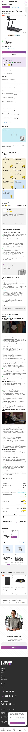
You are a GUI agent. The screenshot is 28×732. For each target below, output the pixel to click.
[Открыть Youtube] (14, 704)
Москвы (9, 316)
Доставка (3, 683)
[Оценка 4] (8, 602)
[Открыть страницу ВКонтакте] (2, 704)
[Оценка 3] (6, 602)
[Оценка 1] (3, 602)
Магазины (3, 670)
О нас (2, 672)
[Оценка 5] (10, 602)
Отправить (14, 647)
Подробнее (14, 536)
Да (6, 7)
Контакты (3, 675)
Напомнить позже (6, 13)
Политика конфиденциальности (8, 709)
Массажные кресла (22, 492)
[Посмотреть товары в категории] (3, 167)
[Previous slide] (2, 23)
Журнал (3, 677)
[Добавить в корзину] (12, 594)
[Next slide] (25, 23)
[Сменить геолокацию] (2, 2)
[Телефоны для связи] (25, 2)
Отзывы (5, 203)
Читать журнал (22, 542)
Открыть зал (4, 679)
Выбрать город (15, 7)
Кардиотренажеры (22, 489)
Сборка (2, 687)
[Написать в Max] (10, 704)
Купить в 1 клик (14, 51)
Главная (3, 668)
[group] (8, 564)
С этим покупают (6, 572)
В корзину (14, 54)
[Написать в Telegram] (6, 704)
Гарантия (3, 685)
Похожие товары (18, 572)
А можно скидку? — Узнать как (8, 48)
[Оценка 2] (4, 602)
